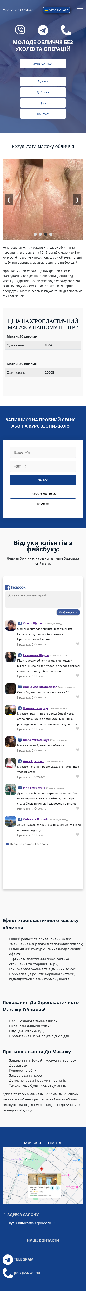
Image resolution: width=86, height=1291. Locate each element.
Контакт (43, 114)
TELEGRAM (24, 1259)
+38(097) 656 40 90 (43, 494)
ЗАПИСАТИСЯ (43, 64)
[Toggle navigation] (79, 9)
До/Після (43, 92)
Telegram (43, 503)
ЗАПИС (43, 480)
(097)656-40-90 (27, 1272)
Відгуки (43, 81)
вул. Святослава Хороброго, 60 (32, 1223)
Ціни (43, 103)
